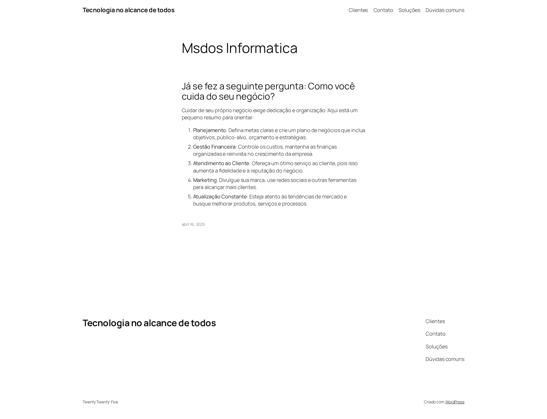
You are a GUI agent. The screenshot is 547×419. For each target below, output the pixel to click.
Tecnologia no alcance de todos (128, 10)
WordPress (454, 401)
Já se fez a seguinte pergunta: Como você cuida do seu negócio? (268, 91)
